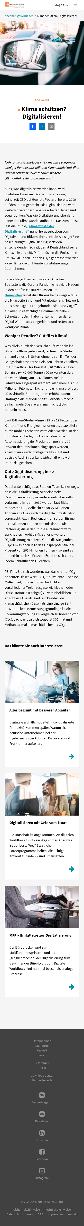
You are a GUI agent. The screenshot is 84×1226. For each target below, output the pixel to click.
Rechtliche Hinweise (58, 1209)
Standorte (42, 1046)
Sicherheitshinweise (26, 1209)
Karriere (42, 1055)
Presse (42, 1068)
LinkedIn (42, 1140)
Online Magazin (42, 1102)
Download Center (42, 1075)
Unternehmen (42, 1041)
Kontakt (72, 1214)
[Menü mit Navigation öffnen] (75, 5)
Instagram (42, 1178)
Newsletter (42, 1121)
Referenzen (42, 1063)
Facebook (42, 1159)
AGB (40, 1214)
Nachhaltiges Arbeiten (19, 16)
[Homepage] (14, 5)
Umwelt (42, 1050)
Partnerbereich (42, 1080)
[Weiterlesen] (71, 757)
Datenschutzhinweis (19, 1214)
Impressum (55, 1214)
